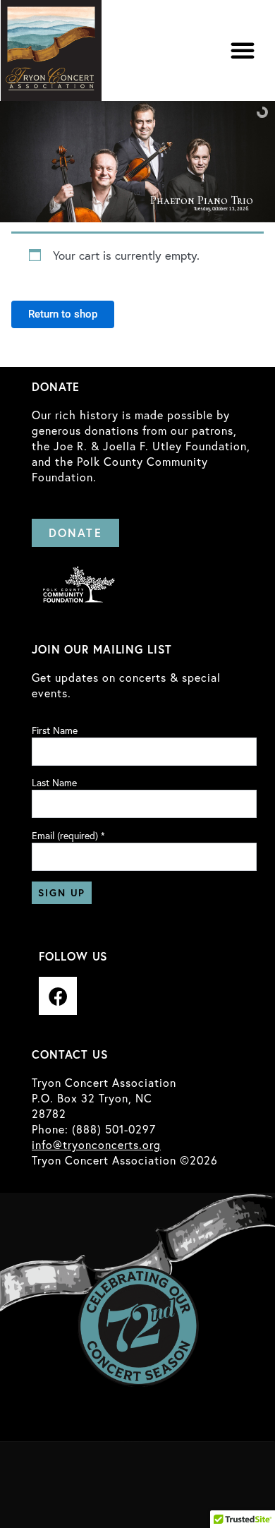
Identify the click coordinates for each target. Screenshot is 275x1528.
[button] (243, 50)
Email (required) (68, 835)
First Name (55, 730)
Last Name (54, 782)
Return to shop (62, 314)
